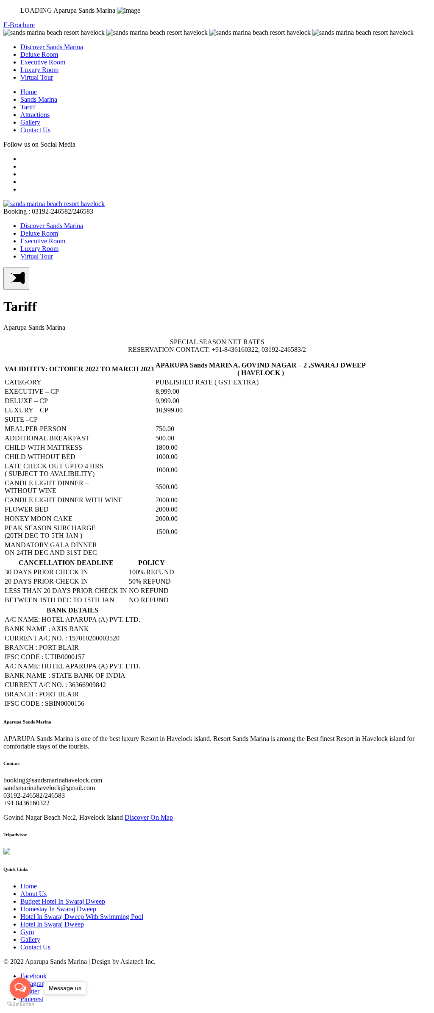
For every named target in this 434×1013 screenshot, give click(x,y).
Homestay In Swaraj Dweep (58, 909)
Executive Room (42, 62)
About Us (33, 893)
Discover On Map (149, 817)
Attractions (35, 114)
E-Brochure (19, 24)
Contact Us (35, 130)
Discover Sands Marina (51, 46)
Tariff (27, 107)
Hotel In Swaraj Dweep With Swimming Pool (81, 916)
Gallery (30, 122)
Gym (27, 931)
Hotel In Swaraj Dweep (52, 924)
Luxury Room (39, 69)
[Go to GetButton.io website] (20, 1004)
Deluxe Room (39, 54)
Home (28, 91)
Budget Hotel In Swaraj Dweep (62, 901)
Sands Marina (38, 99)
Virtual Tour (36, 77)
